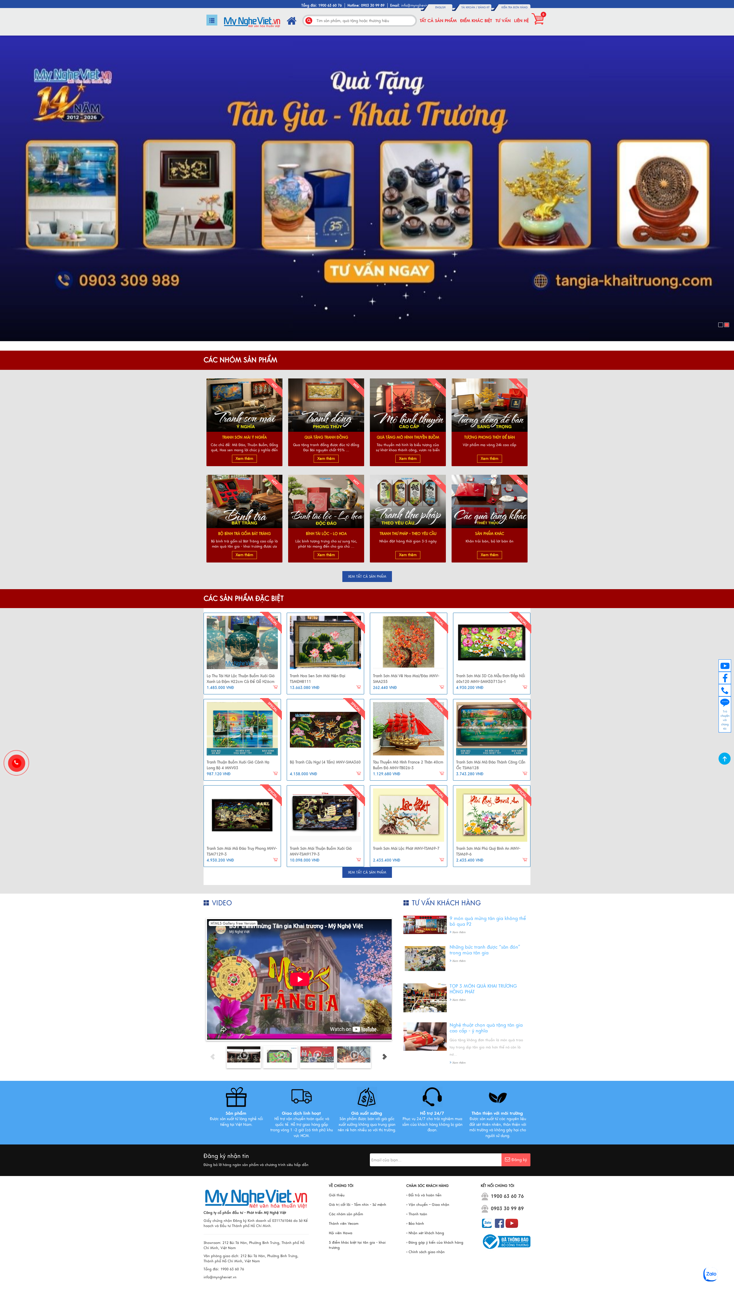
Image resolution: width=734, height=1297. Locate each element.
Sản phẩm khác (489, 534)
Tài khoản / (469, 7)
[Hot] (242, 642)
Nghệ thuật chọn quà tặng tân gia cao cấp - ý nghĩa (486, 1028)
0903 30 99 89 (507, 1209)
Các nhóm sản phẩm (346, 1214)
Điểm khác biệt (476, 20)
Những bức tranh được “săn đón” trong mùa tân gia (485, 950)
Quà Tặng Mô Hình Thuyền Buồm (408, 437)
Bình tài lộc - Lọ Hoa (326, 534)
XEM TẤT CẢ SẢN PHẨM (367, 576)
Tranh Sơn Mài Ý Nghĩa (244, 437)
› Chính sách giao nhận (425, 1252)
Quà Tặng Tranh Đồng (326, 437)
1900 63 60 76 (507, 1196)
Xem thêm (244, 458)
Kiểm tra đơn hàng (514, 7)
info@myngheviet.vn (417, 5)
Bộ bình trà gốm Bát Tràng (244, 534)
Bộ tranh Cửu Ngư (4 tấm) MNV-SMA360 (325, 762)
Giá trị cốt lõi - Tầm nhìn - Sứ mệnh (357, 1204)
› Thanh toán (416, 1214)
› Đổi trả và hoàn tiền (424, 1195)
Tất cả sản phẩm (438, 20)
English (440, 7)
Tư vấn (503, 20)
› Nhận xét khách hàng (425, 1233)
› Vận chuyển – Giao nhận (427, 1204)
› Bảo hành (415, 1223)
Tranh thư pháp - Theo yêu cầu (408, 534)
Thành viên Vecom (343, 1223)
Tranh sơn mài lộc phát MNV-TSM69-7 (406, 848)
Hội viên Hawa (340, 1233)
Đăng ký (483, 7)
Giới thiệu (337, 1195)
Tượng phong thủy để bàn (489, 437)
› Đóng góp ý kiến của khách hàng (434, 1242)
